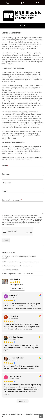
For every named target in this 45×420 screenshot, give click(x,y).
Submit (5, 240)
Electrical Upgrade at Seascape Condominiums (17, 274)
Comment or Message (12, 200)
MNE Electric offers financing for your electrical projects (20, 262)
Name (5, 165)
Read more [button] (8, 394)
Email (5, 191)
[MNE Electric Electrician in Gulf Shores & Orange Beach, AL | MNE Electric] (22, 21)
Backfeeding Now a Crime (10, 270)
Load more (22, 401)
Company (6, 174)
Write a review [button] (17, 289)
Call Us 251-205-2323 (24, 158)
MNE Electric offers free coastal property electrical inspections (19, 257)
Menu (22, 25)
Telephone (6, 183)
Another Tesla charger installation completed (17, 266)
